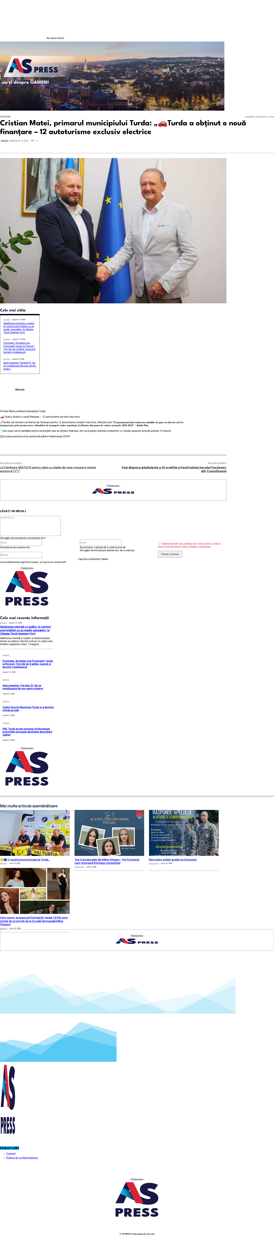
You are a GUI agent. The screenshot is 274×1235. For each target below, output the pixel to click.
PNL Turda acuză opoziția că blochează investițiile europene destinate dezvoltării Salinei (27, 731)
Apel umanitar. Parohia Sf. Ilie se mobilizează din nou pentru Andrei (19, 365)
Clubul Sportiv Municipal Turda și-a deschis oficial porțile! (28, 709)
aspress (6, 319)
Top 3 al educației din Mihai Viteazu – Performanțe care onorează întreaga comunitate (107, 861)
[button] (219, 105)
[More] (268, 145)
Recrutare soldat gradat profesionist (173, 859)
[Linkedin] (234, 145)
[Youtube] (267, 38)
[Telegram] (246, 145)
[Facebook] (254, 38)
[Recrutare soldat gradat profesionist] (184, 833)
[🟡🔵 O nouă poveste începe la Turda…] (35, 833)
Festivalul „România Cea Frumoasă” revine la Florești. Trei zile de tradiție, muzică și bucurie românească (19, 348)
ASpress (4, 140)
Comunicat (5, 116)
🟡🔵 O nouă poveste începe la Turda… (25, 859)
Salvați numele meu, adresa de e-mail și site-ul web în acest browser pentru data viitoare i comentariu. (189, 545)
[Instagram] (261, 38)
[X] (211, 145)
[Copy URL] (257, 145)
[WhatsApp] (223, 145)
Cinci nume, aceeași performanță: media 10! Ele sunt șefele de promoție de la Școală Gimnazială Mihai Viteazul (34, 921)
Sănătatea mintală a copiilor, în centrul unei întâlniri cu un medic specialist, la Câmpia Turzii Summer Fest (19, 328)
